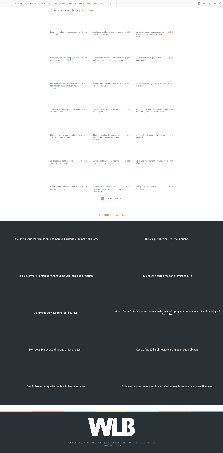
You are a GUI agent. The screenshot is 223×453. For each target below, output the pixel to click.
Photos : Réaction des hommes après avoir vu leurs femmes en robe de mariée (107, 137)
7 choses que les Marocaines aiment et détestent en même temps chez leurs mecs (108, 60)
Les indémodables (111, 215)
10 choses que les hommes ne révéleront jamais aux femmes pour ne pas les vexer (108, 189)
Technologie (85, 4)
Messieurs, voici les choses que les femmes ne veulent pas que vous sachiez (63, 86)
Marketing (20, 4)
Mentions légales (136, 443)
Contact (150, 443)
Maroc (104, 4)
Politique (52, 4)
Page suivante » (114, 198)
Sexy (96, 4)
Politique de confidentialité (112, 443)
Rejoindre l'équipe (77, 443)
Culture (32, 4)
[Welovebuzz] (7, 3)
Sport (62, 4)
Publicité (91, 443)
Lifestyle (72, 4)
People (41, 4)
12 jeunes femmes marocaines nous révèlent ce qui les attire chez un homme (150, 34)
